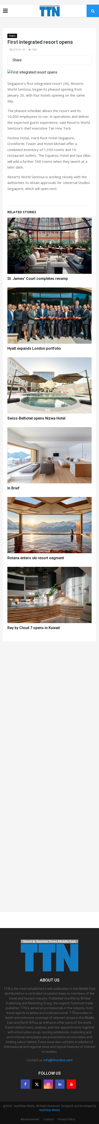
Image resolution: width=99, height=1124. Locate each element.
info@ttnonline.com (58, 1060)
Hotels (12, 36)
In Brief (13, 488)
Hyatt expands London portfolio (34, 348)
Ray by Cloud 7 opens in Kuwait (33, 628)
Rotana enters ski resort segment (35, 558)
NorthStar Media (49, 1110)
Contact (49, 1119)
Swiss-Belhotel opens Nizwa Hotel (36, 418)
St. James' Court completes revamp (37, 278)
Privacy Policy (66, 1119)
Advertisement (29, 1119)
